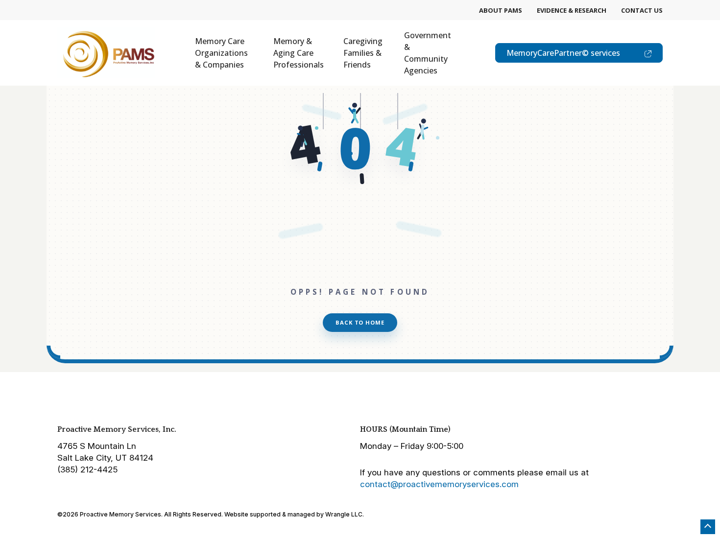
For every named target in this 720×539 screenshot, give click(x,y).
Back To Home (360, 322)
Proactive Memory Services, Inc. (116, 429)
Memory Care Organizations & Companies (221, 53)
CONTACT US (642, 10)
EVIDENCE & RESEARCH (571, 10)
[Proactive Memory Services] (106, 52)
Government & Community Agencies (427, 53)
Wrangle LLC (343, 514)
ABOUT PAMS (500, 10)
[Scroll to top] (707, 526)
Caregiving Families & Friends (363, 53)
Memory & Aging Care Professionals (298, 53)
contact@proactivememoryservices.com (439, 484)
